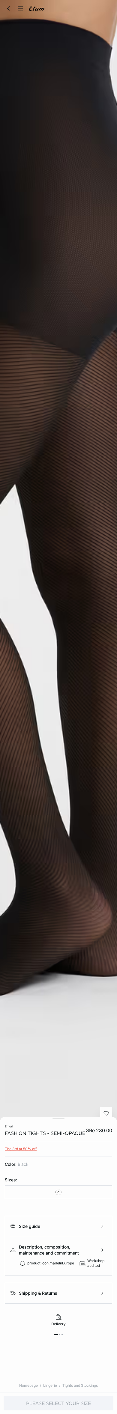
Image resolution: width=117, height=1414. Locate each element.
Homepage (28, 1385)
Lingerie (50, 1385)
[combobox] (58, 1192)
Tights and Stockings (80, 1385)
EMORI (9, 1126)
